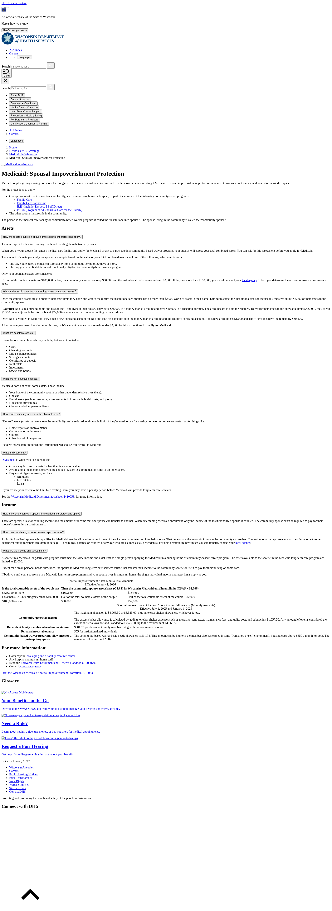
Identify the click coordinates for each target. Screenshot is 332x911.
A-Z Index (15, 50)
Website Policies (19, 784)
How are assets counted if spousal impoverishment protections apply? (42, 236)
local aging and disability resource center (50, 656)
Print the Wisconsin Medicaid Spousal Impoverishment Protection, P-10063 (47, 672)
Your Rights (16, 781)
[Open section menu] (3, 165)
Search (6, 66)
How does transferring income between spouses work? (33, 532)
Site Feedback (17, 788)
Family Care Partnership (31, 203)
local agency (249, 280)
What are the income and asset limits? (24, 550)
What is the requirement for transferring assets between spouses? (39, 291)
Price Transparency (20, 777)
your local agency (30, 666)
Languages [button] (24, 57)
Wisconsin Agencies (21, 767)
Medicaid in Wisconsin (19, 164)
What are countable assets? (18, 332)
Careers (13, 53)
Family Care (24, 199)
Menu (6, 75)
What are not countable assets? (20, 378)
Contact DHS (17, 791)
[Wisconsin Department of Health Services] (33, 43)
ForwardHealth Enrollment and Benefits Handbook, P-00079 (58, 662)
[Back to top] (30, 907)
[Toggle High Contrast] (6, 7)
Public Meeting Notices (23, 774)
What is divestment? (14, 452)
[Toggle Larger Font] (3, 7)
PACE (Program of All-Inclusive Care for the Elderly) (49, 210)
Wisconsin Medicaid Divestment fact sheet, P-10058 (42, 496)
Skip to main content (14, 3)
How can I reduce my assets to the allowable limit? (31, 414)
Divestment (8, 459)
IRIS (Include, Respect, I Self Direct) (39, 206)
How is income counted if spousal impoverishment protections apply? (41, 513)
